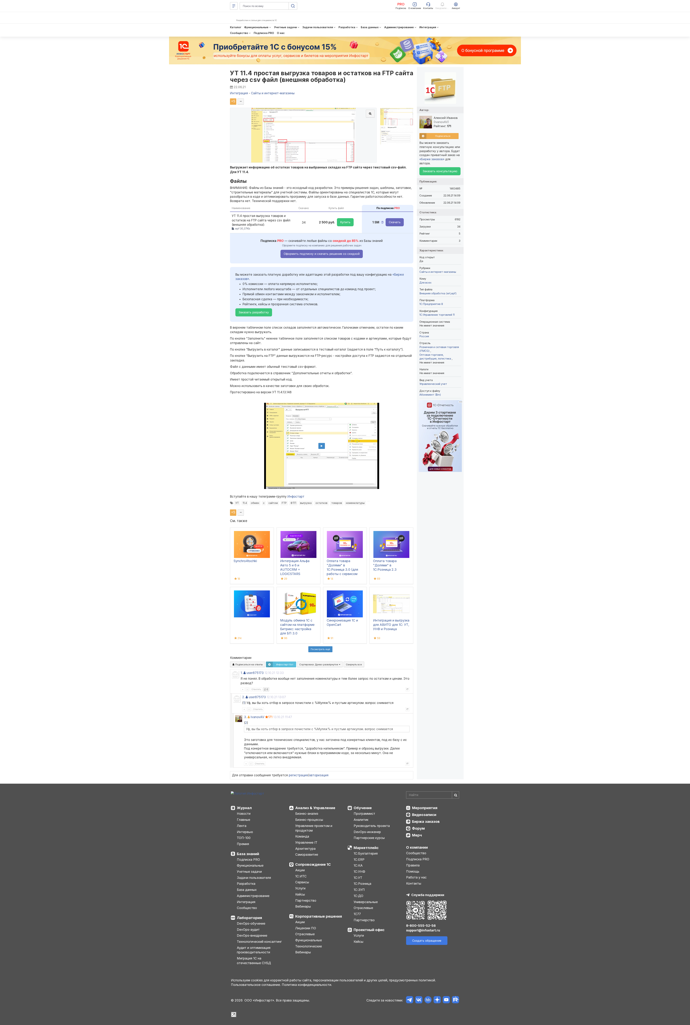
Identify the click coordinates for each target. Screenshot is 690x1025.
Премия (243, 844)
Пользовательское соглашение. (256, 985)
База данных (247, 890)
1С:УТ (358, 878)
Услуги (300, 888)
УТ (237, 502)
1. (242, 673)
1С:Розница (362, 883)
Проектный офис (369, 930)
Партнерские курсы (369, 838)
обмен (255, 502)
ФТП (293, 502)
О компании (417, 847)
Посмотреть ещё (320, 649)
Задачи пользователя (254, 878)
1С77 (357, 914)
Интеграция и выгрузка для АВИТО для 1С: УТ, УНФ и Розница (391, 624)
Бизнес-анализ (306, 813)
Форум (418, 828)
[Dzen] (437, 1000)
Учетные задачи (249, 871)
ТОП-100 (243, 838)
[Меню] (234, 6)
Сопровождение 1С (313, 864)
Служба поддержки (427, 895)
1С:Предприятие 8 (431, 304)
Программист (364, 813)
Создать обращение (426, 940)
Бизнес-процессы (309, 820)
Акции (300, 870)
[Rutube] (455, 1000)
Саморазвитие (306, 854)
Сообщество (247, 908)
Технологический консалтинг (259, 941)
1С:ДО (358, 896)
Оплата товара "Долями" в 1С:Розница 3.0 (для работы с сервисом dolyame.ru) (342, 569)
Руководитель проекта (372, 826)
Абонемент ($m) (430, 394)
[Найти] (455, 795)
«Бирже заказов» (431, 159)
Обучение (363, 808)
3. (245, 717)
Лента (241, 826)
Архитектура (305, 848)
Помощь (412, 871)
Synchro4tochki (245, 561)
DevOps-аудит (248, 929)
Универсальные (366, 902)
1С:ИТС (301, 876)
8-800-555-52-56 (421, 925)
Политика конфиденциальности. (307, 985)
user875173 (255, 673)
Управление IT (306, 842)
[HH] (428, 1000)
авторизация (318, 775)
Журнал (244, 808)
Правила (413, 865)
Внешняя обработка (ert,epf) (438, 293)
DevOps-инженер (367, 832)
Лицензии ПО (305, 928)
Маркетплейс (366, 848)
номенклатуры (355, 502)
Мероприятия (424, 808)
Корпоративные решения (318, 916)
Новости (243, 813)
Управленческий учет (433, 384)
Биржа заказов (426, 821)
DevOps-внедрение (252, 935)
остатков (321, 502)
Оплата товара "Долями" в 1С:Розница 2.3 (385, 565)
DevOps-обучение (251, 923)
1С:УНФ (359, 871)
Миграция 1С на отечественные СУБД (254, 960)
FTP (284, 502)
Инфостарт (296, 496)
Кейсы (300, 894)
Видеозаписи (424, 815)
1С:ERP (359, 859)
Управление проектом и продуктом (313, 828)
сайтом (273, 502)
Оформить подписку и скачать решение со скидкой (322, 254)
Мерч (417, 835)
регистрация (298, 775)
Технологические (308, 946)
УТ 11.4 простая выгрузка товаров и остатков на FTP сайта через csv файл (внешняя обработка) (321, 76)
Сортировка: (319, 664)
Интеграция (246, 902)
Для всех (425, 282)
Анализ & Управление (315, 808)
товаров (336, 502)
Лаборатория (249, 918)
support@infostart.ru (423, 930)
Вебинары (303, 906)
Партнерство (305, 900)
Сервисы (302, 882)
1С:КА (358, 865)
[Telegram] (409, 1000)
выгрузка (306, 502)
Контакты (413, 883)
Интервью (245, 832)
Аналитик (361, 820)
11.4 (245, 502)
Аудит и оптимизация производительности (253, 950)
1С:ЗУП (359, 890)
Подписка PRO (248, 859)
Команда (302, 836)
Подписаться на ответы (249, 664)
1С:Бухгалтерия (366, 853)
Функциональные (250, 865)
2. (243, 697)
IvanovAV (257, 717)
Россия (424, 336)
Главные (243, 820)
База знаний (248, 854)
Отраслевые (305, 934)
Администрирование (253, 896)
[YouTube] (446, 1000)
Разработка (246, 883)
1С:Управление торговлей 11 (437, 314)
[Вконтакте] (418, 1000)
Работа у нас (416, 877)
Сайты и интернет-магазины (437, 271)
